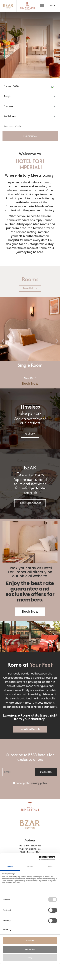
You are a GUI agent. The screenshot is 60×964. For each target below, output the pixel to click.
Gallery (30, 434)
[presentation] (3, 341)
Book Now (30, 383)
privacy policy (39, 783)
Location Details (30, 729)
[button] (6, 45)
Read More (30, 288)
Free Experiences (30, 503)
